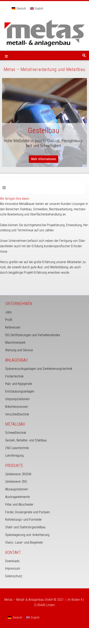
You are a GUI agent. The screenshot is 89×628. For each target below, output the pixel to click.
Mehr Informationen (43, 159)
